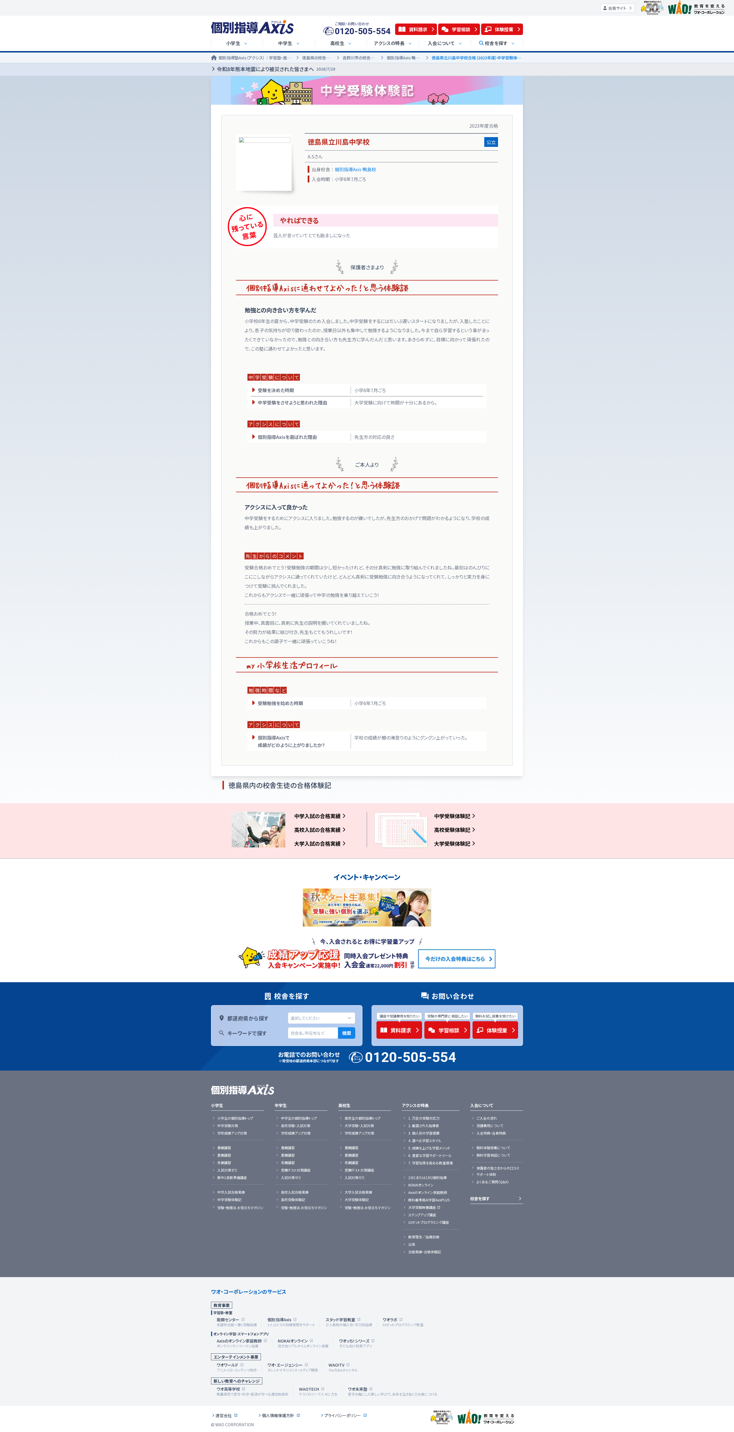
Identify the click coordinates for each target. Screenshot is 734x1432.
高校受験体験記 (452, 829)
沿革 (411, 1244)
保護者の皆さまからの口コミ (498, 1168)
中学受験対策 (227, 1125)
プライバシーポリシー (342, 1415)
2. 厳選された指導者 (423, 1125)
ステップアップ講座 (422, 1215)
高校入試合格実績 (295, 1192)
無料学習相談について (493, 1155)
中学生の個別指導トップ (299, 1118)
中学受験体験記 (452, 816)
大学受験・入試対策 (359, 1125)
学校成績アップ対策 (232, 1133)
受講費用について (490, 1125)
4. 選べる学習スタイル (424, 1140)
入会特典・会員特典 (491, 1133)
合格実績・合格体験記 (424, 1252)
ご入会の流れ (487, 1118)
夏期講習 (224, 1155)
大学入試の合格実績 (317, 843)
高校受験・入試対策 (295, 1125)
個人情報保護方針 (278, 1415)
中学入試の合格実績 (317, 816)
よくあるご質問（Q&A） (493, 1182)
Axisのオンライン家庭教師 (427, 1192)
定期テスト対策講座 (296, 1170)
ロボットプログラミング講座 (428, 1222)
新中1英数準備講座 (232, 1177)
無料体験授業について (493, 1147)
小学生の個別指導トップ (235, 1118)
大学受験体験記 (452, 843)
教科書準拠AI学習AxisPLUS (429, 1200)
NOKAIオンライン (421, 1185)
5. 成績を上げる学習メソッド (429, 1148)
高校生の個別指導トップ (362, 1118)
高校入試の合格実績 (317, 829)
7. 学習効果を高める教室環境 (430, 1163)
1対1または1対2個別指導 (427, 1177)
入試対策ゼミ (227, 1170)
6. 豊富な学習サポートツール (430, 1155)
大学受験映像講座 (422, 1207)
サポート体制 (486, 1174)
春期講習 (224, 1147)
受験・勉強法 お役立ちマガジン (240, 1207)
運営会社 (224, 1415)
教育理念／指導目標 (423, 1237)
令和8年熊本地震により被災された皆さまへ (276, 68)
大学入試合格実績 (358, 1192)
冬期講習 (224, 1162)
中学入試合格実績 (231, 1192)
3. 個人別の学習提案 (424, 1133)
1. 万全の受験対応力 (424, 1118)
